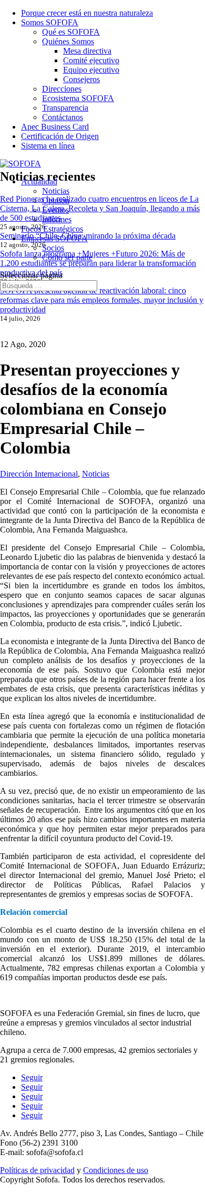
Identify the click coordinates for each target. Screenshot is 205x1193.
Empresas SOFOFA (54, 238)
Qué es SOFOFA (71, 31)
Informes (56, 219)
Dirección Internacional (39, 473)
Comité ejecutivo (91, 60)
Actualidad (39, 181)
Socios (53, 247)
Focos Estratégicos (52, 228)
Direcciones (61, 88)
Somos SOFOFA (49, 22)
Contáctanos (62, 117)
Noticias (55, 190)
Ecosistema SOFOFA (78, 98)
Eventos (55, 209)
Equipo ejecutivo (91, 69)
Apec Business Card (55, 126)
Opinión (55, 200)
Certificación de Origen (60, 136)
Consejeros (81, 79)
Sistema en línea (48, 145)
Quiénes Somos (68, 41)
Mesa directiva (87, 50)
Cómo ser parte (67, 257)
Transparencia (65, 107)
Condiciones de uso (115, 1170)
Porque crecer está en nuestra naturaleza (87, 12)
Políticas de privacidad (37, 1170)
